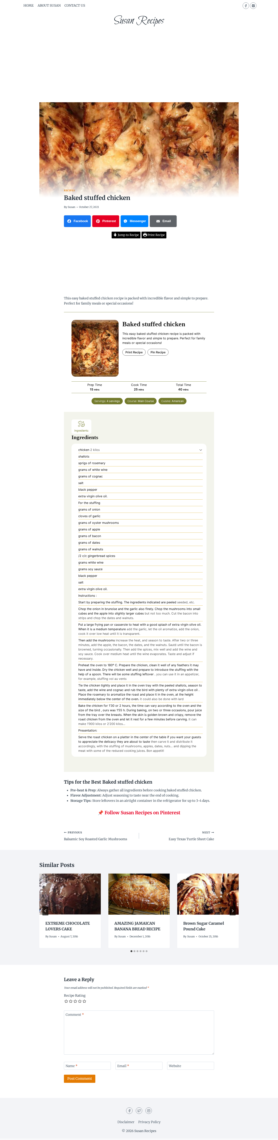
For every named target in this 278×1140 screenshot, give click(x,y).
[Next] (233, 910)
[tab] (131, 951)
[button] (201, 450)
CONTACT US (74, 5)
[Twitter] (139, 1110)
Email (123, 1066)
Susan (71, 207)
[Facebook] (246, 5)
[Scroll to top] (268, 1134)
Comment (75, 1015)
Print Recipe (156, 235)
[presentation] (70, 894)
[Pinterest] (253, 5)
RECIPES (69, 190)
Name (72, 1066)
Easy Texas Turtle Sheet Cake (191, 836)
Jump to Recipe (128, 235)
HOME (28, 5)
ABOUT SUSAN (49, 5)
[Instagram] (148, 1110)
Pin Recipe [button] (158, 352)
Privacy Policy (149, 1122)
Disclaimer (125, 1122)
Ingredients (81, 430)
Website (175, 1066)
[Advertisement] (139, 58)
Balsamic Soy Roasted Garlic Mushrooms (95, 836)
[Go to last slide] (45, 910)
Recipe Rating (74, 995)
